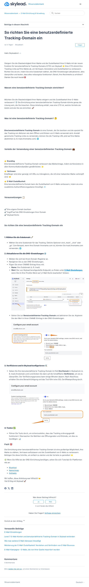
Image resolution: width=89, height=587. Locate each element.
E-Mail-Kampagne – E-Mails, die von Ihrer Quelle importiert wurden (32, 550)
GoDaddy (13, 473)
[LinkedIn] (12, 488)
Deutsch (79, 582)
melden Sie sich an (15, 569)
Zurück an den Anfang (13, 521)
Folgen (80, 45)
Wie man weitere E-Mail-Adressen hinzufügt (22, 541)
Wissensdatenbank (11, 13)
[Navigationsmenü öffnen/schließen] (80, 4)
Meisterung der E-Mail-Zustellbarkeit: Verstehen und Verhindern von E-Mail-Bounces (39, 545)
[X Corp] (9, 488)
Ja (38, 502)
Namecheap (14, 470)
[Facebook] (5, 488)
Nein (50, 502)
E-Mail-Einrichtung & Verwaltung (32, 13)
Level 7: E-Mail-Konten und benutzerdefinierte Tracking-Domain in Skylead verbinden (39, 536)
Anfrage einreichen (52, 513)
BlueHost (13, 467)
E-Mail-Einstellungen (13, 532)
